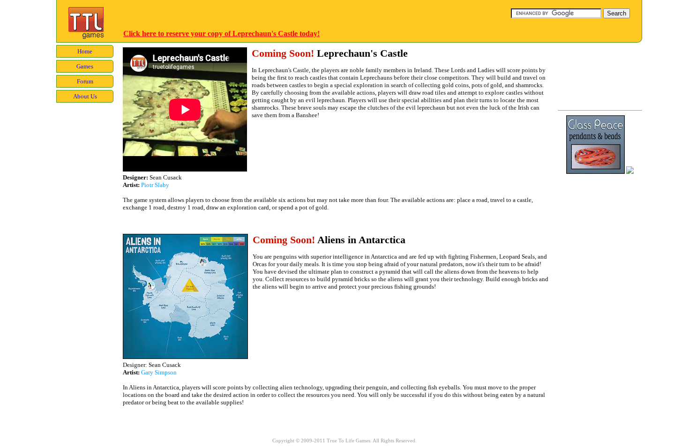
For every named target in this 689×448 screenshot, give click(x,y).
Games (84, 66)
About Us (85, 96)
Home (84, 51)
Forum (85, 81)
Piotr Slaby (155, 184)
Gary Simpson (159, 372)
